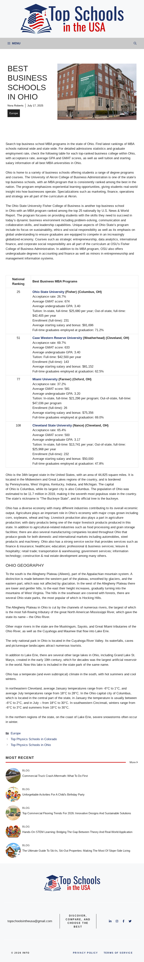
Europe (13, 113)
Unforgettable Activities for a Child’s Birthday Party (53, 794)
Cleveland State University (52, 425)
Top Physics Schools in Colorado (34, 739)
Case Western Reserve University (57, 338)
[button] (135, 43)
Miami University (45, 379)
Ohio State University (48, 292)
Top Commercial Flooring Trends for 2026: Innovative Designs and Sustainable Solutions (76, 813)
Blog (26, 770)
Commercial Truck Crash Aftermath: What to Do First (55, 775)
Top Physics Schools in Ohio (31, 745)
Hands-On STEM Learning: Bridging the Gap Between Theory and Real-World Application (77, 831)
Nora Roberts (15, 105)
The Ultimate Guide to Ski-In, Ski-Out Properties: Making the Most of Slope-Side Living (76, 850)
